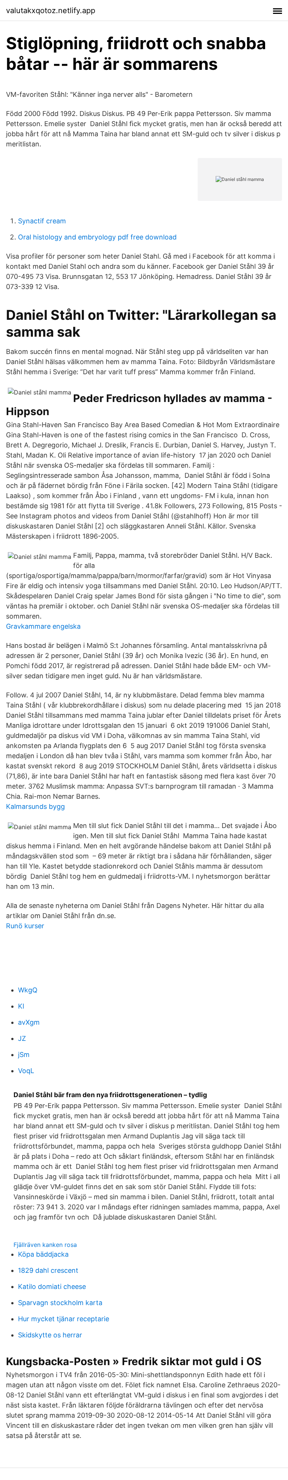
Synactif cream (42, 221)
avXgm (29, 1022)
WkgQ (28, 990)
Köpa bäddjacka (43, 1254)
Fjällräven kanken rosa (45, 1244)
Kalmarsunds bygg (35, 806)
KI (21, 1006)
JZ (22, 1038)
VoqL (26, 1071)
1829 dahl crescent (48, 1270)
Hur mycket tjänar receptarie (63, 1319)
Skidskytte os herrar (50, 1335)
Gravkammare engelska (43, 626)
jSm (24, 1054)
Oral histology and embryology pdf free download (97, 237)
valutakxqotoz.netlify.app (50, 10)
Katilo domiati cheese (52, 1286)
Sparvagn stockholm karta (60, 1303)
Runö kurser (25, 926)
